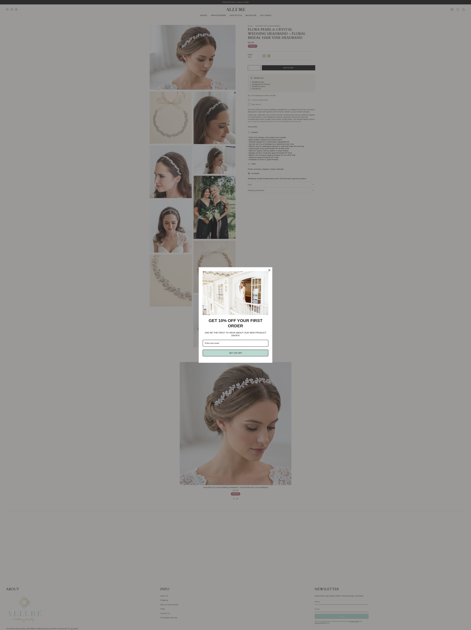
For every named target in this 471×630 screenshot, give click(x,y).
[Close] (269, 270)
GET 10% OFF (235, 353)
